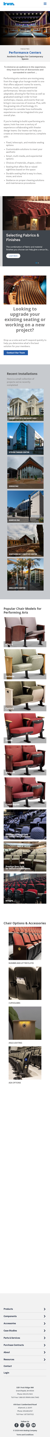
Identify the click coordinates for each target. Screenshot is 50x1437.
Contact (8, 1366)
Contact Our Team (16, 352)
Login (6, 1372)
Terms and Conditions (25, 1435)
